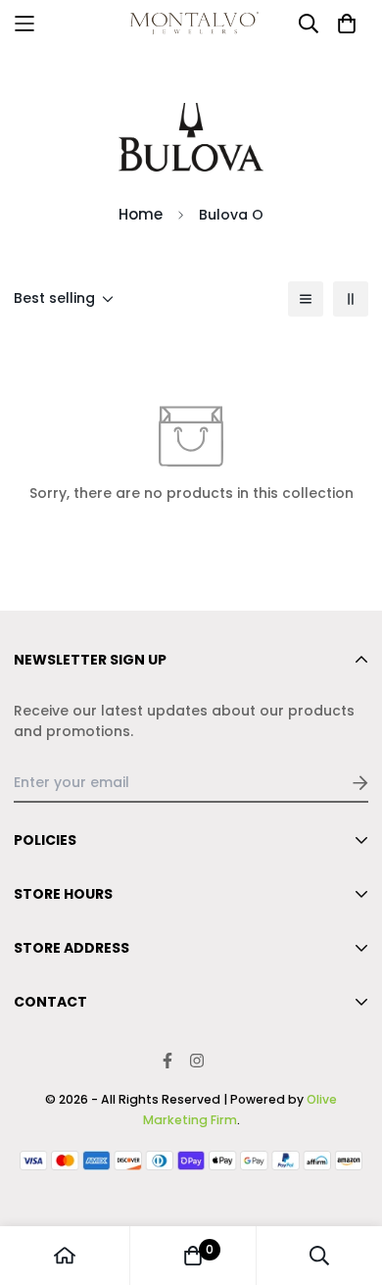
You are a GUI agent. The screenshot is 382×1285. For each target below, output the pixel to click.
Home (141, 214)
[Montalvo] (191, 23)
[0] (193, 1255)
